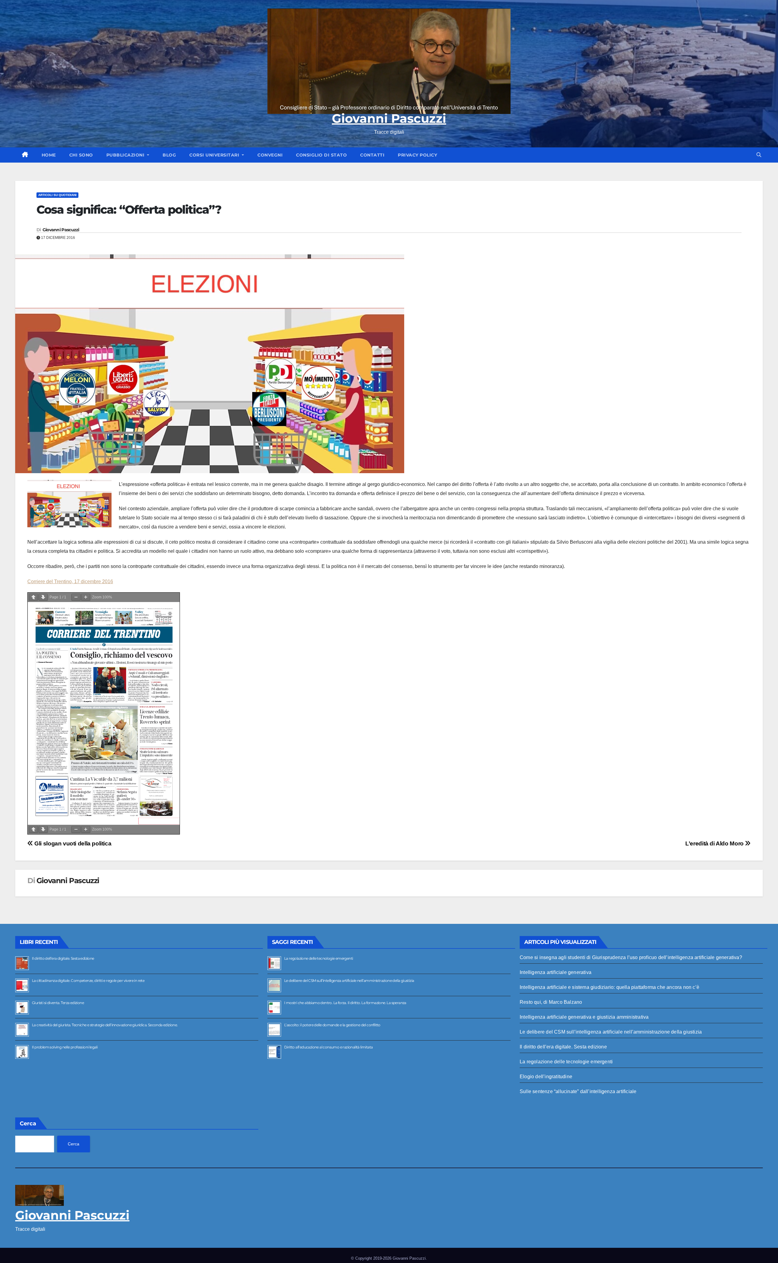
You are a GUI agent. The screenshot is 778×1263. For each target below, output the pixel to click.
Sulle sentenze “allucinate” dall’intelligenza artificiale (578, 1091)
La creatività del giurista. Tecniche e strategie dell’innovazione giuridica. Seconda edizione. (105, 1025)
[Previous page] (33, 597)
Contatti (372, 155)
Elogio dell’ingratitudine (546, 1076)
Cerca (28, 1123)
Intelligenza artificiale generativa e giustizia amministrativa (584, 1017)
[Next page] (43, 597)
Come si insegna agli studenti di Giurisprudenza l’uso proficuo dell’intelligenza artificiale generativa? (631, 957)
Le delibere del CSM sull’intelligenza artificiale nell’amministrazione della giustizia (349, 980)
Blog (169, 155)
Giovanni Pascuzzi (389, 118)
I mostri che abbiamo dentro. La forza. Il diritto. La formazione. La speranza (345, 1002)
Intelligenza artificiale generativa (555, 972)
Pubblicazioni (126, 155)
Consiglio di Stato (321, 155)
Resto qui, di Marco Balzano (551, 1002)
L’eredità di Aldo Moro (715, 843)
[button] (758, 154)
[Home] (25, 155)
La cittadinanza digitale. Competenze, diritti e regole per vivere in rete (88, 980)
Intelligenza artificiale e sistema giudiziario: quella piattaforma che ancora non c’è (609, 987)
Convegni (270, 155)
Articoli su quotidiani (57, 195)
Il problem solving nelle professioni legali (65, 1047)
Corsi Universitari (215, 155)
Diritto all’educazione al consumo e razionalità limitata (328, 1047)
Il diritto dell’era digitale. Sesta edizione (63, 958)
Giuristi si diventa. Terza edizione (58, 1002)
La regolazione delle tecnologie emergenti (318, 958)
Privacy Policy (417, 155)
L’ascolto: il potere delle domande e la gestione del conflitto (332, 1025)
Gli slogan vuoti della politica (72, 843)
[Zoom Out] (76, 597)
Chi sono (81, 155)
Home (49, 155)
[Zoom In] (85, 597)
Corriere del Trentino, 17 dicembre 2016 (70, 581)
